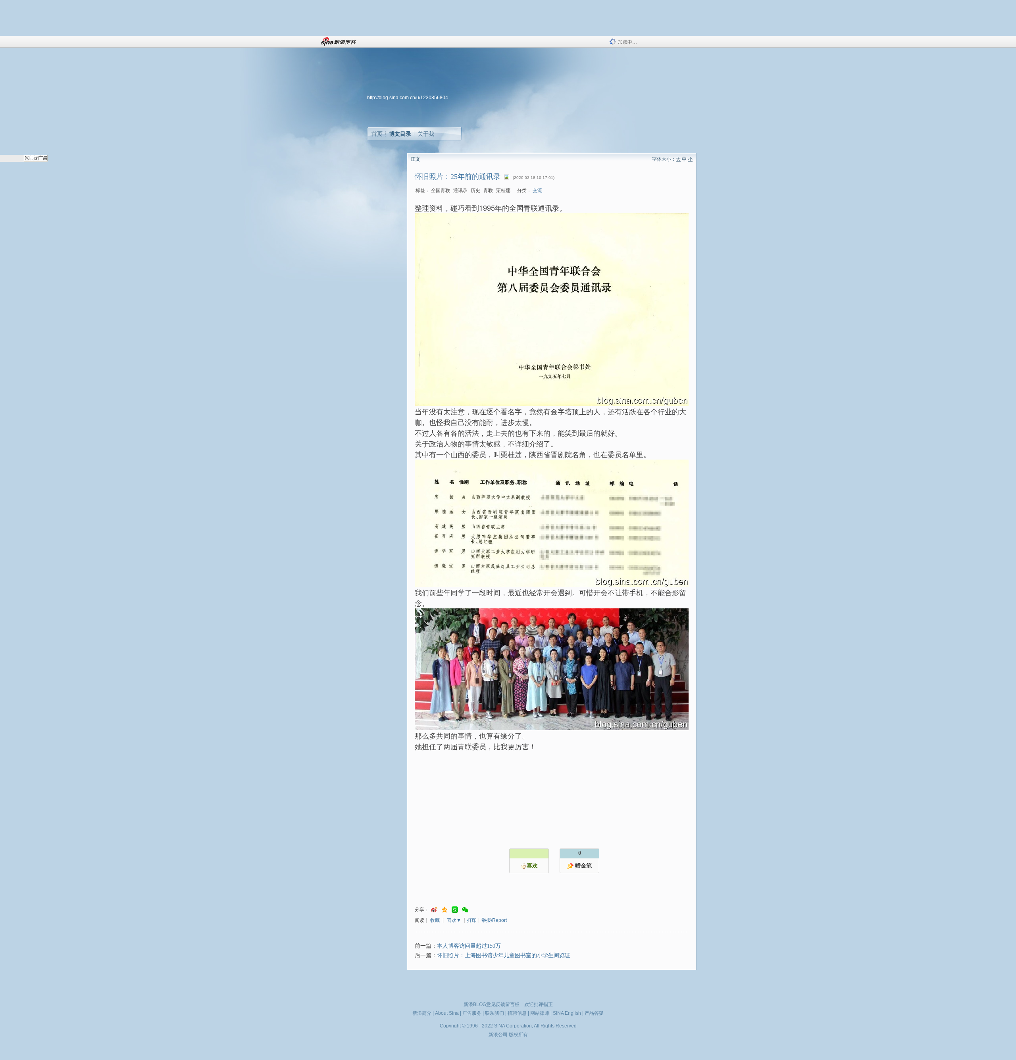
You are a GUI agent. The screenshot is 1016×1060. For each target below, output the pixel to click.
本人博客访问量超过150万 (469, 946)
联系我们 (494, 1013)
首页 (377, 134)
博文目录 (400, 134)
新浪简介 (421, 1013)
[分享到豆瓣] (455, 909)
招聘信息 (517, 1013)
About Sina (447, 1013)
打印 (472, 920)
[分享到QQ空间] (444, 909)
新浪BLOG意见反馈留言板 (492, 1004)
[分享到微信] (465, 909)
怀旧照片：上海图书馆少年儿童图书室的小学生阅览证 (503, 955)
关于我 (426, 134)
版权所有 (518, 1034)
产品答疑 (594, 1013)
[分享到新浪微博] (434, 909)
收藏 (435, 920)
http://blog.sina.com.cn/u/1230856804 (407, 97)
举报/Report (494, 920)
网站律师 (539, 1013)
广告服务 (471, 1013)
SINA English (567, 1013)
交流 (537, 190)
